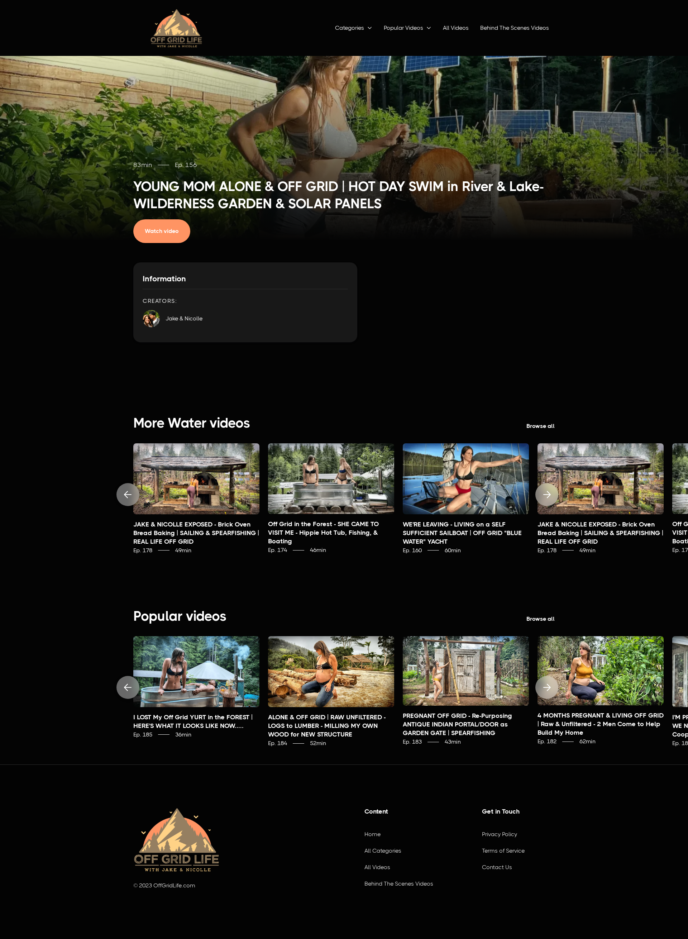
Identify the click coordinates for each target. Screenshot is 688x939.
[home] (176, 28)
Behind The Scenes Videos (514, 27)
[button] (353, 28)
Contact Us (497, 867)
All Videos (456, 27)
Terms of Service (503, 850)
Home (372, 834)
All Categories (382, 850)
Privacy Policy (499, 834)
